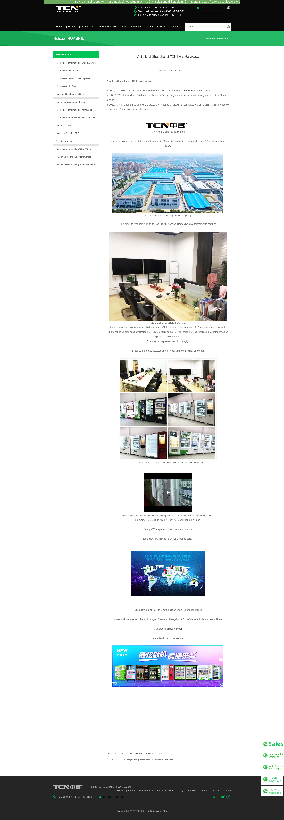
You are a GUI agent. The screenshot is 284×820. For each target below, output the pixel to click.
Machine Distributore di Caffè (70, 94)
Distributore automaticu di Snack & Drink (76, 62)
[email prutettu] (174, 629)
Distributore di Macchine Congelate (73, 78)
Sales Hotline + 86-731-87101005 (156, 7)
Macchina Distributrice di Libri (70, 102)
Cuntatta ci (162, 26)
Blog (165, 811)
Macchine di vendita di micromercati (73, 156)
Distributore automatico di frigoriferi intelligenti (76, 117)
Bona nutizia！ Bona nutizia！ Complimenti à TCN (142, 754)
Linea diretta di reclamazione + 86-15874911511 (163, 15)
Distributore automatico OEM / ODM (74, 149)
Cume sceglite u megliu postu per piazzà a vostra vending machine (149, 760)
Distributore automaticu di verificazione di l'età (76, 109)
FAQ (124, 26)
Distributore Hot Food (66, 86)
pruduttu (70, 26)
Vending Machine (64, 141)
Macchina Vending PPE (67, 133)
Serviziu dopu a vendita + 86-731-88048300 (161, 11)
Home (58, 26)
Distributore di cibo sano (68, 70)
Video (176, 26)
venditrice (189, 90)
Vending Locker (63, 125)
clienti (150, 26)
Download (136, 26)
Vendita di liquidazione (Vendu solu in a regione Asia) (76, 164)
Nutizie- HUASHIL (108, 26)
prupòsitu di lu (86, 26)
